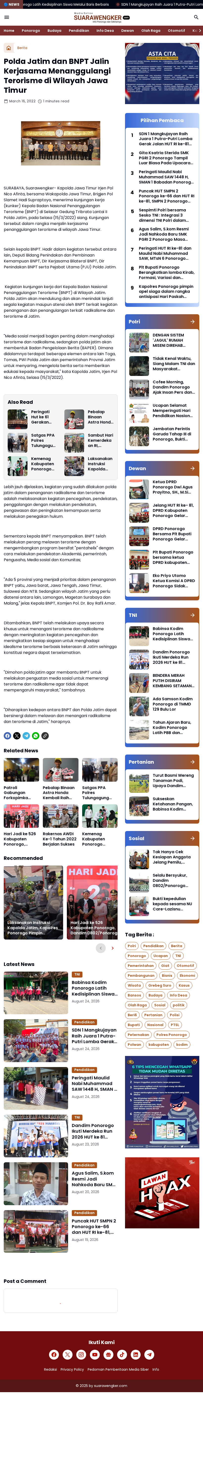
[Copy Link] (45, 735)
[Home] (9, 48)
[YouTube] (95, 1355)
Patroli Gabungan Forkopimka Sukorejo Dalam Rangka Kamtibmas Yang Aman (21, 793)
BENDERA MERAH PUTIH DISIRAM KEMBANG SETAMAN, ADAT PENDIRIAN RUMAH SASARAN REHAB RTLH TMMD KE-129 (173, 680)
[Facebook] (7, 735)
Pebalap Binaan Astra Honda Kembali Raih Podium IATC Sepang (100, 417)
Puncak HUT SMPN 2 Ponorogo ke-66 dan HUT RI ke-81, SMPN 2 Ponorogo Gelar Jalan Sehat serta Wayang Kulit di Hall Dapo (94, 1226)
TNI (77, 974)
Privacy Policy (72, 1369)
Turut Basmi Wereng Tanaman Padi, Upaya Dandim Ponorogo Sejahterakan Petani (173, 780)
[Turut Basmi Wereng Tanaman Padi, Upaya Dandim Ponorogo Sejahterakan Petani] (139, 783)
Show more (61, 1265)
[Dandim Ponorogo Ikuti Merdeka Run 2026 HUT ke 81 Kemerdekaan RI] (36, 1136)
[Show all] (193, 322)
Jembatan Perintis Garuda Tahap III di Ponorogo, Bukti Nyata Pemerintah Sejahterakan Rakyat (172, 434)
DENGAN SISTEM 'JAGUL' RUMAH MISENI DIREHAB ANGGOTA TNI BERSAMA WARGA (170, 340)
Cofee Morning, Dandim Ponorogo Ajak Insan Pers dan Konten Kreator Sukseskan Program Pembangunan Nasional (173, 387)
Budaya (54, 30)
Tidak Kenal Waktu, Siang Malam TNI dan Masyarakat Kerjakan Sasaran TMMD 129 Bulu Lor (174, 363)
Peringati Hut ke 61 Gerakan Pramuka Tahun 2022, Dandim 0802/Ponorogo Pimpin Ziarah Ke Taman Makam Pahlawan (43, 417)
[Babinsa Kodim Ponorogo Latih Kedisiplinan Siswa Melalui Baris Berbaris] (36, 993)
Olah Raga (150, 30)
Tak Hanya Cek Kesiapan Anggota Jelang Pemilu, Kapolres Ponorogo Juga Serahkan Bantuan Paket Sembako (172, 857)
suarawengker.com (110, 1385)
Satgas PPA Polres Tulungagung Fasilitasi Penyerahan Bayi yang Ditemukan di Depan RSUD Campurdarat (43, 440)
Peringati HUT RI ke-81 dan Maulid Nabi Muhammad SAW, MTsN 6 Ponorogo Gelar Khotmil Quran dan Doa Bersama (165, 253)
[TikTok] (122, 1355)
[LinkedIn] (136, 1355)
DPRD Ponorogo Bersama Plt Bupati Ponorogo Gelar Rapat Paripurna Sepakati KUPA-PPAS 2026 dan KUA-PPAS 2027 (174, 534)
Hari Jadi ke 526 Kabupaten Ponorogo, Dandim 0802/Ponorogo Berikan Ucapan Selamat (20, 839)
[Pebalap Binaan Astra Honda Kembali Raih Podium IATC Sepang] (74, 419)
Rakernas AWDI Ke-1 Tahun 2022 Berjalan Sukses (59, 839)
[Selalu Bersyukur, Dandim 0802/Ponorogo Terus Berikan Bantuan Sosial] (139, 883)
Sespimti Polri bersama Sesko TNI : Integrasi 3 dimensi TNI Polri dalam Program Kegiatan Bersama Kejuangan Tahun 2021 (166, 215)
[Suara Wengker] (101, 17)
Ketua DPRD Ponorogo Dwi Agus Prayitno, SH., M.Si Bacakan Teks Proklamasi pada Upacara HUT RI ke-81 (173, 487)
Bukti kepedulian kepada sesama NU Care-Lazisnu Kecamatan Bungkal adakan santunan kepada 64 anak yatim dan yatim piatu (173, 904)
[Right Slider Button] (198, 31)
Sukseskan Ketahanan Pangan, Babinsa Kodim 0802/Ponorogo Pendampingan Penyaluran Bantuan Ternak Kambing (173, 804)
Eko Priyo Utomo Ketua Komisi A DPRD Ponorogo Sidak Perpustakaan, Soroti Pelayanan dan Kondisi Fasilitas (174, 581)
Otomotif (176, 30)
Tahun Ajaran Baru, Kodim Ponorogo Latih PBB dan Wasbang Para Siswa (172, 727)
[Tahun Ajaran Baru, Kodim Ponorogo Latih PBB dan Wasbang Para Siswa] (139, 730)
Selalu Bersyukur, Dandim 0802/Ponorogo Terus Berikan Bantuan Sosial (170, 880)
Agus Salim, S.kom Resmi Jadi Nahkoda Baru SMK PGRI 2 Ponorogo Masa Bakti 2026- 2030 (93, 1178)
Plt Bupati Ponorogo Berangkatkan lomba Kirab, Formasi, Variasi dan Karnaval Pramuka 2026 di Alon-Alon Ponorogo (167, 272)
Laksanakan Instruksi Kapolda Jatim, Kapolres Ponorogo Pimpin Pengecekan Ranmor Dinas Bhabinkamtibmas (100, 464)
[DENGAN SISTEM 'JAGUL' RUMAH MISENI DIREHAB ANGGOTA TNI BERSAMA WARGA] (139, 342)
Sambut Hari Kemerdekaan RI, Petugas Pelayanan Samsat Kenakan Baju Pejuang (100, 440)
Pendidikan (79, 30)
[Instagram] (81, 1355)
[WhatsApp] (35, 735)
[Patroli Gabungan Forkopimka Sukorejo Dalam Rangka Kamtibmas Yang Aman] (21, 770)
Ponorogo (31, 30)
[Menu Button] (7, 17)
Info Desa (105, 30)
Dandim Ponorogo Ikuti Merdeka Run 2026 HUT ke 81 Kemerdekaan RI (93, 1131)
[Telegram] (26, 735)
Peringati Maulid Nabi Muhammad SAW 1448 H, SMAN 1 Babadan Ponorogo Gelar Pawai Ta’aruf (94, 1083)
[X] (17, 735)
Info (155, 1369)
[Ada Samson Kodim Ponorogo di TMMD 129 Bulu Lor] (139, 706)
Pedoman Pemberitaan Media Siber (118, 1369)
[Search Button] (196, 17)
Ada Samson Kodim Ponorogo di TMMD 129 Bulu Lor (173, 704)
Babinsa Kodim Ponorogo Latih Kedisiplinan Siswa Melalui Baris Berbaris (93, 988)
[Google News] (108, 1355)
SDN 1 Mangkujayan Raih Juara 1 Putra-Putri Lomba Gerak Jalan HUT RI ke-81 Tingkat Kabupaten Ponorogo (94, 1035)
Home (9, 30)
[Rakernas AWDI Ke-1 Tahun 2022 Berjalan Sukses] (60, 816)
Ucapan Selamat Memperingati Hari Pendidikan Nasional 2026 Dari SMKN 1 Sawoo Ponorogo (173, 410)
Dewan (127, 30)
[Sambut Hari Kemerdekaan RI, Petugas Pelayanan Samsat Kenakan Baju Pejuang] (74, 443)
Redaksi (50, 1369)
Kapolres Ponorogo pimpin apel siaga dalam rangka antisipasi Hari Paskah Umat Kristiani (166, 291)
